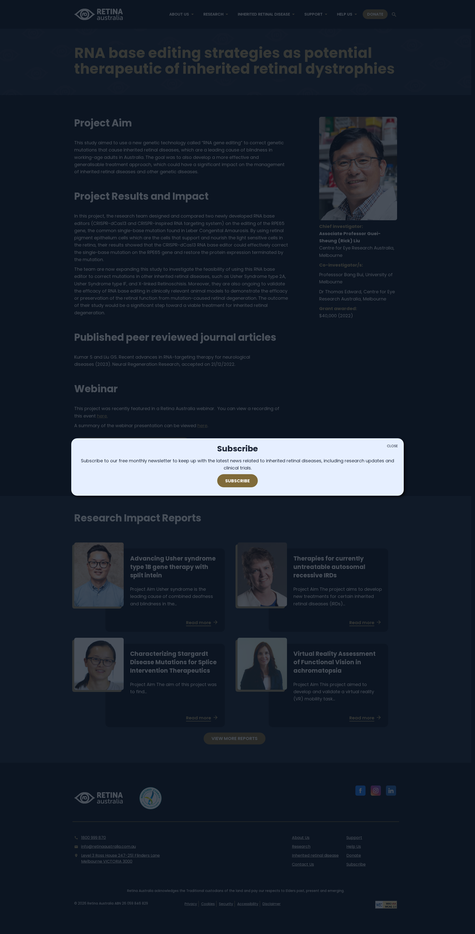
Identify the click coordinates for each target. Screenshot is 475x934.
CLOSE (392, 446)
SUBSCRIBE (237, 481)
